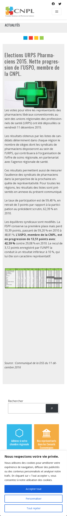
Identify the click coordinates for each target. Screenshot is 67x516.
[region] (33, 483)
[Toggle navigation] (56, 11)
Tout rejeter (34, 508)
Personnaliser (33, 498)
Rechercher (15, 401)
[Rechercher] (52, 408)
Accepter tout (33, 489)
